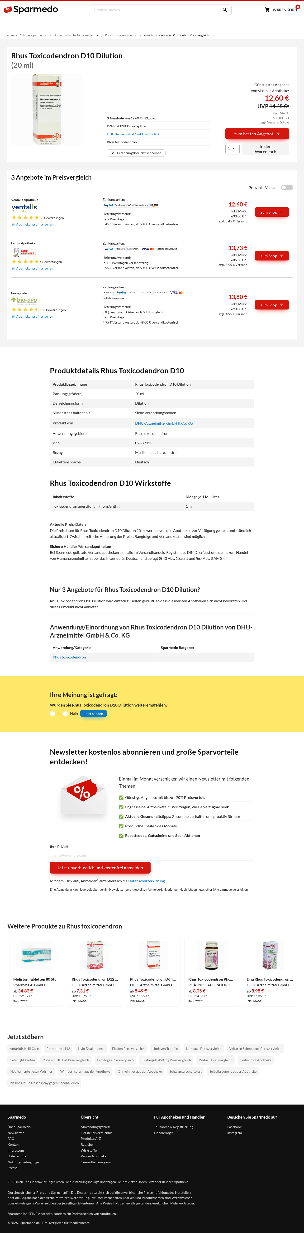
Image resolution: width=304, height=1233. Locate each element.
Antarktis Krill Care (24, 1048)
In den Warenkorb (265, 149)
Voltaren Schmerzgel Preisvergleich (255, 1048)
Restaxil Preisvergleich (215, 1060)
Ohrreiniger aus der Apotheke (140, 1071)
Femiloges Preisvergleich (115, 1060)
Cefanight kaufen (22, 1060)
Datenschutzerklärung (146, 881)
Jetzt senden (93, 714)
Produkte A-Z (91, 1138)
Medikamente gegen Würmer (31, 1071)
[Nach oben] (291, 1220)
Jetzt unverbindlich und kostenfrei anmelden (100, 867)
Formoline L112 (58, 1048)
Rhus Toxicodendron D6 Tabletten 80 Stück (153, 979)
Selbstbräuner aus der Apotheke (232, 1071)
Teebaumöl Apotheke (255, 1060)
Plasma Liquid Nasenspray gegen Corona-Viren (44, 1083)
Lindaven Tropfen (165, 1048)
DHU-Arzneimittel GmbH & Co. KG (133, 134)
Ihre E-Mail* (60, 847)
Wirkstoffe (89, 1150)
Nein (74, 713)
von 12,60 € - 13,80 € (131, 118)
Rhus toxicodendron (69, 657)
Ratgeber (87, 1144)
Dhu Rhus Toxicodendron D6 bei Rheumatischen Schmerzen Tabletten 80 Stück (270, 979)
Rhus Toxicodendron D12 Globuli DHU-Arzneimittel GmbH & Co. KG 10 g (95, 979)
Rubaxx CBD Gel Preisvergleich (66, 1060)
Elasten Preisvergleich (128, 1048)
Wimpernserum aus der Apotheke (85, 1071)
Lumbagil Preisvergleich (203, 1048)
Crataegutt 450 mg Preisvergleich (166, 1060)
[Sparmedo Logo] (31, 10)
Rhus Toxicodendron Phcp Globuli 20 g (211, 979)
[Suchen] (224, 10)
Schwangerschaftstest (186, 1071)
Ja (59, 713)
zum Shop (269, 212)
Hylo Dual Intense (91, 1048)
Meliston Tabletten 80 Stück (36, 979)
